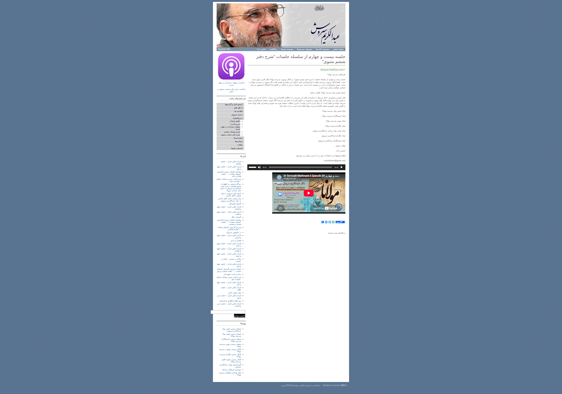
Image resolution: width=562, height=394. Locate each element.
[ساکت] (259, 167)
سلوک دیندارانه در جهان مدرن (230, 128)
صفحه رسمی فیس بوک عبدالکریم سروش (231, 330)
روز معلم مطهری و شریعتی (230, 301)
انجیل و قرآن (235, 121)
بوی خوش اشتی (234, 293)
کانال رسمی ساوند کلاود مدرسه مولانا (231, 361)
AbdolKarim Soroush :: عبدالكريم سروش (323, 385)
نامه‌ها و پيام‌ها (237, 148)
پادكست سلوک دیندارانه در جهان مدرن (231, 84)
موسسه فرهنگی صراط (231, 370)
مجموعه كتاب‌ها (322, 49)
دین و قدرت (235, 124)
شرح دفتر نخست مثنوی (230, 135)
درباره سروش (237, 115)
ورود (283, 385)
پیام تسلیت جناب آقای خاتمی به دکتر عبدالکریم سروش (229, 200)
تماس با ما (261, 49)
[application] (296, 167)
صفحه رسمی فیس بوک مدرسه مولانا (231, 335)
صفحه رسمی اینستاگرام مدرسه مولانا (231, 340)
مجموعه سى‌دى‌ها (304, 49)
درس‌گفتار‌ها (334, 70)
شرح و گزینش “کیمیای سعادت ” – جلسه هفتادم (229, 228)
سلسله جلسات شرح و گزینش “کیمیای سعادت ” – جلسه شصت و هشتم (229, 222)
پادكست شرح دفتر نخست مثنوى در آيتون (231, 90)
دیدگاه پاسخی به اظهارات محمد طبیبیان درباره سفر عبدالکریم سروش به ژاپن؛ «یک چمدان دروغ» (230, 187)
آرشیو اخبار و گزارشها (234, 104)
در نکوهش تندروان (233, 232)
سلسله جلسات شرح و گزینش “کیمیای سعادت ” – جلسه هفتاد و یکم (229, 174)
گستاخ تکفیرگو (235, 204)
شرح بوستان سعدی (232, 132)
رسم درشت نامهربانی (232, 274)
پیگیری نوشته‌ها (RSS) (295, 385)
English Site (224, 49)
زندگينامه (273, 49)
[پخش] (341, 167)
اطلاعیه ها (238, 111)
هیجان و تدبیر (236, 240)
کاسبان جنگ (236, 217)
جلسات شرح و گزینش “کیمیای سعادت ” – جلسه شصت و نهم (229, 270)
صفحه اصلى (338, 49)
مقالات (240, 145)
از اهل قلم (238, 108)
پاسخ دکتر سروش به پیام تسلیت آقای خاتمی (231, 194)
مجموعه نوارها (287, 49)
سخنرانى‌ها (325, 70)
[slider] (253, 167)
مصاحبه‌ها (239, 141)
